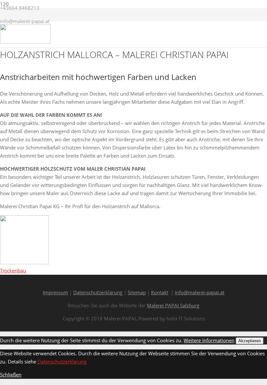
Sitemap (137, 292)
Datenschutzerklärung (97, 292)
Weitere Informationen (209, 340)
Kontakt (159, 292)
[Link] (25, 41)
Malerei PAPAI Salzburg (173, 305)
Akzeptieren (249, 340)
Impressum (55, 292)
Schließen (10, 374)
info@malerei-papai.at (199, 292)
